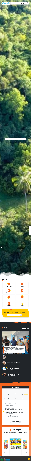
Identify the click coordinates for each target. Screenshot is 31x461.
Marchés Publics (9, 305)
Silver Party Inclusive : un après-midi (12, 374)
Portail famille (22, 286)
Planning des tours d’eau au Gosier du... (13, 368)
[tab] (5, 447)
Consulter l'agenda (15, 421)
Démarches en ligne (9, 286)
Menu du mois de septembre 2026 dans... (13, 362)
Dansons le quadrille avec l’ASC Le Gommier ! (12, 415)
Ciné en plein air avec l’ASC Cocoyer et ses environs (13, 406)
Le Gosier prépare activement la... (10, 347)
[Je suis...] (21, 3)
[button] (4, 377)
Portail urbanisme (8, 292)
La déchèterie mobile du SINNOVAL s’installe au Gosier (13, 402)
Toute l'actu (25, 328)
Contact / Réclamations (22, 292)
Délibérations (9, 299)
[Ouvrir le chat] (29, 459)
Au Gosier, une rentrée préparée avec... (12, 356)
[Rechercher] (25, 3)
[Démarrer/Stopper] (1, 247)
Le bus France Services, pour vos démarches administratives (14, 412)
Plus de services (22, 305)
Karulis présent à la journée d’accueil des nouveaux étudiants (14, 409)
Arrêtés (22, 299)
